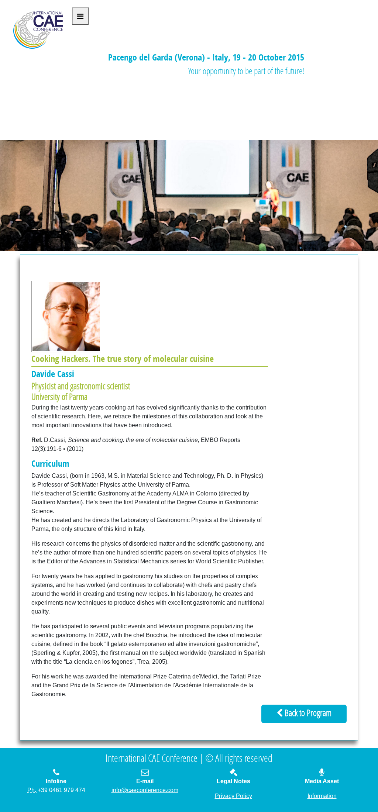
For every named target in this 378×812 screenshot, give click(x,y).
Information (322, 796)
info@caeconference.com (144, 790)
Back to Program (307, 713)
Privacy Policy (233, 796)
